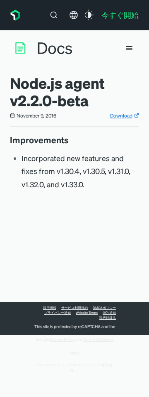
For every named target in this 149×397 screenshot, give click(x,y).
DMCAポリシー (104, 308)
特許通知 (109, 313)
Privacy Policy (62, 339)
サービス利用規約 (74, 308)
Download (121, 116)
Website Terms (87, 313)
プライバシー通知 (57, 313)
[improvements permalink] (73, 140)
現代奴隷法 (107, 318)
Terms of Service (98, 339)
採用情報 (49, 308)
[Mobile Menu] (129, 48)
